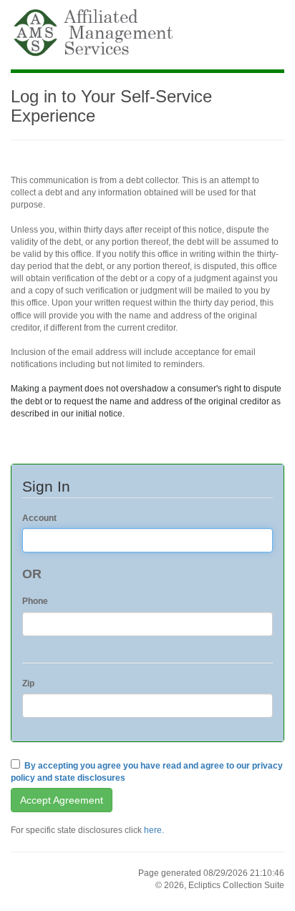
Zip (28, 683)
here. (154, 830)
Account (39, 518)
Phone (35, 601)
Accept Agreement (61, 800)
